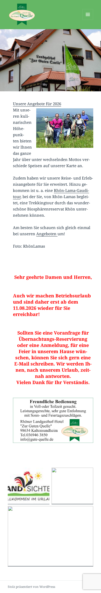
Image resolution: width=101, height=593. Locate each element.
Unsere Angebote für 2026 (37, 103)
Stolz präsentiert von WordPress (31, 586)
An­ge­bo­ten (46, 233)
